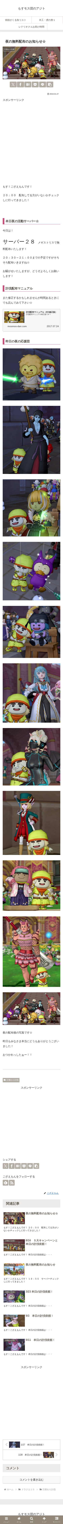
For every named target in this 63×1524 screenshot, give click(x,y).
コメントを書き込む (31, 1479)
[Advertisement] (31, 144)
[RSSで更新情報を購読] (12, 1183)
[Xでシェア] (13, 84)
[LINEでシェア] (42, 84)
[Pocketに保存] (35, 84)
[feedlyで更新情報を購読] (5, 1183)
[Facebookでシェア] (20, 84)
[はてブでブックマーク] (27, 84)
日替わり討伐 (12, 1080)
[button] (49, 84)
